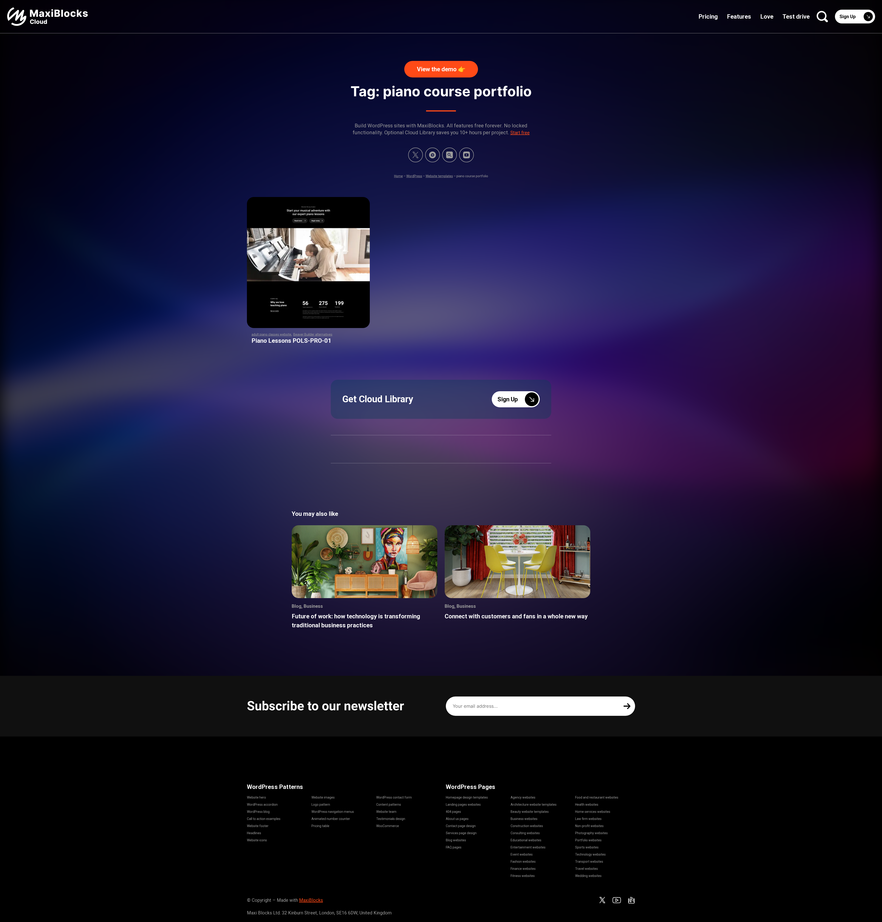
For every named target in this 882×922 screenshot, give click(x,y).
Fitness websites (523, 876)
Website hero (256, 797)
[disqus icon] (432, 155)
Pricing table (320, 826)
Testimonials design (390, 819)
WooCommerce (387, 826)
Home (398, 176)
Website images (323, 797)
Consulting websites (525, 833)
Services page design (461, 833)
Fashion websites (523, 861)
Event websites (522, 854)
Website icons (257, 840)
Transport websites (589, 861)
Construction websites (527, 826)
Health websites (586, 804)
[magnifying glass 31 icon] (449, 155)
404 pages (453, 812)
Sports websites (587, 847)
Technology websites (590, 854)
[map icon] (631, 900)
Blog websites (456, 840)
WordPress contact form (394, 797)
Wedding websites (588, 876)
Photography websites (591, 833)
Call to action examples (263, 819)
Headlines (254, 833)
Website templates (439, 176)
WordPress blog (258, 812)
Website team (386, 812)
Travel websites (586, 869)
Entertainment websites (528, 847)
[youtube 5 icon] (466, 155)
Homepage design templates (467, 797)
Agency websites (523, 797)
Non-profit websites (589, 826)
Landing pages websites (463, 804)
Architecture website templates (534, 804)
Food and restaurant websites (596, 797)
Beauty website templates (530, 812)
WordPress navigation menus (332, 812)
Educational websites (526, 840)
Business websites (524, 819)
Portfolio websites (588, 840)
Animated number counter (330, 819)
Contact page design (461, 826)
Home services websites (592, 812)
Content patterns (388, 804)
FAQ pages (453, 847)
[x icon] (415, 155)
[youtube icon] (616, 900)
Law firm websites (588, 819)
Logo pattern (320, 804)
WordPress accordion (262, 804)
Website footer (258, 826)
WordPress (414, 176)
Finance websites (523, 869)
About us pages (457, 819)
